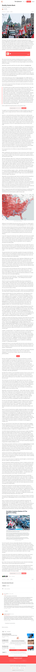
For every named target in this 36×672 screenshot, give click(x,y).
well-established (30, 171)
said (28, 432)
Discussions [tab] (8, 631)
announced (4, 301)
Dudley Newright (8, 642)
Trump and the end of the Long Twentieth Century (9, 635)
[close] (26, 637)
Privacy (17, 665)
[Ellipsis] (33, 593)
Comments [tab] (4, 585)
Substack (13, 670)
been (28, 384)
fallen (26, 333)
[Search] (23, 1)
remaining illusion (26, 444)
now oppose (20, 394)
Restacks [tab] (8, 585)
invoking (31, 423)
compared (13, 321)
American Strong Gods (6, 634)
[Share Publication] (25, 1)
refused (16, 381)
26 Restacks (13, 576)
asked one (15, 337)
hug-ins (29, 337)
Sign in (33, 1)
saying (6, 296)
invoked (21, 45)
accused (8, 298)
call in (22, 315)
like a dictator (11, 497)
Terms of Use (22, 652)
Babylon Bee (5, 504)
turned (10, 397)
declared (3, 304)
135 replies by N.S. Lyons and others (10, 623)
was (27, 319)
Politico (25, 324)
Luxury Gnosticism (19, 77)
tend (22, 162)
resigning (3, 387)
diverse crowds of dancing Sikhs (12, 323)
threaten (15, 402)
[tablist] (6, 586)
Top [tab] (3, 631)
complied (12, 414)
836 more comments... (5, 627)
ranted (29, 313)
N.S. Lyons (5, 593)
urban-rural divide (20, 225)
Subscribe (28, 1)
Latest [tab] (5, 631)
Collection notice (23, 665)
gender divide (14, 171)
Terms (19, 665)
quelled (28, 48)
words (7, 282)
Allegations (30, 325)
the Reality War (28, 65)
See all (4, 652)
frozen (28, 420)
